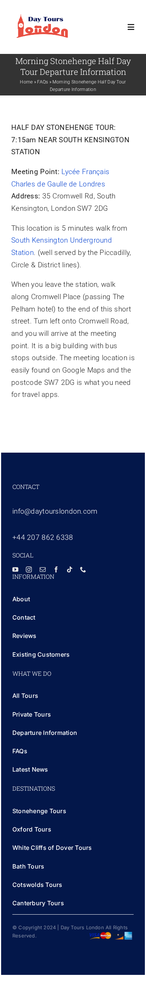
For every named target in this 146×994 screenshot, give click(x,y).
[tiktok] (70, 569)
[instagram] (29, 569)
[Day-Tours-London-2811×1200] (42, 17)
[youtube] (15, 569)
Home (26, 82)
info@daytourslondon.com (55, 511)
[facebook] (56, 569)
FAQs (42, 82)
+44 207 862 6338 (42, 537)
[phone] (83, 569)
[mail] (43, 569)
